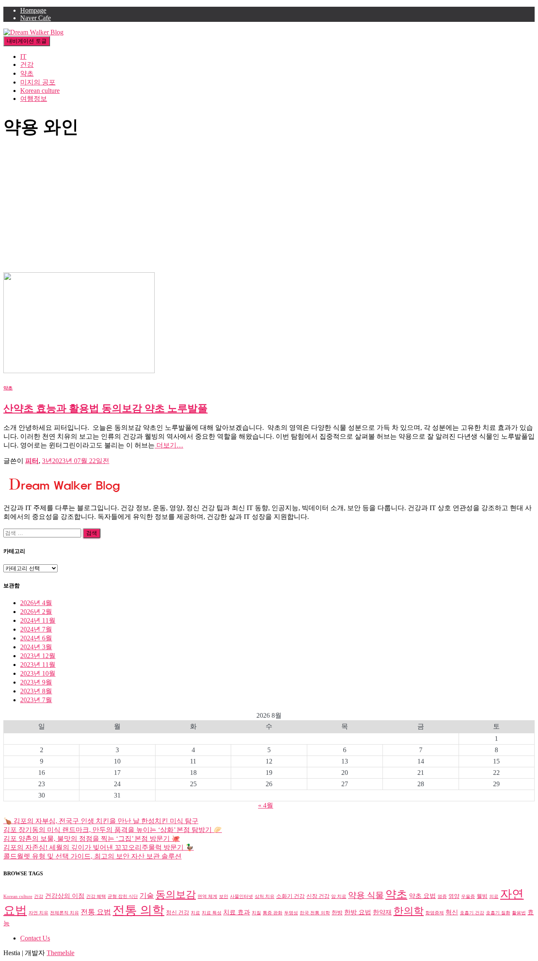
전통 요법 (96, 912)
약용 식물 (366, 895)
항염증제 (434, 913)
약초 (27, 73)
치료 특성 (212, 913)
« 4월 (265, 805)
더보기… (169, 445)
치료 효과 (236, 912)
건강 (27, 64)
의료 (493, 896)
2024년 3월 (36, 646)
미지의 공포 (37, 82)
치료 (195, 913)
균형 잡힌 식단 (123, 896)
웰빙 (482, 896)
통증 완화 (272, 913)
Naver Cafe (35, 17)
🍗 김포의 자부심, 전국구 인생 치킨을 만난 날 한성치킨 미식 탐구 (100, 820)
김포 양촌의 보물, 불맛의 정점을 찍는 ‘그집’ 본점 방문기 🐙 (91, 838)
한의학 (408, 911)
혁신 (452, 912)
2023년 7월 (36, 699)
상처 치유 (264, 896)
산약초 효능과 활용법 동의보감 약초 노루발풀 (105, 408)
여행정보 (33, 98)
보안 (223, 896)
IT (23, 56)
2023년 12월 (37, 655)
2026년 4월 (36, 602)
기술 (147, 896)
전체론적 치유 (64, 913)
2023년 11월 (37, 664)
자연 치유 (38, 913)
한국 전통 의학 (315, 913)
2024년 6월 (36, 638)
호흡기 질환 (498, 913)
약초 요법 (422, 895)
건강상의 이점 (64, 895)
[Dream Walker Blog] (33, 32)
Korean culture (40, 90)
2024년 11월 (37, 620)
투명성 (291, 913)
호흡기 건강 (472, 913)
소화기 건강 (290, 896)
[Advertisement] (269, 209)
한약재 (382, 912)
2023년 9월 (36, 682)
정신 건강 (177, 912)
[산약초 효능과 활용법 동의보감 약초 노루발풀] (79, 370)
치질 (256, 913)
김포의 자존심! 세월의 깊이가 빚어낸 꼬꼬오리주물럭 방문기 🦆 (98, 847)
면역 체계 (207, 896)
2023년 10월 (37, 673)
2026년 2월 (36, 611)
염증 (442, 896)
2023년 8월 (36, 691)
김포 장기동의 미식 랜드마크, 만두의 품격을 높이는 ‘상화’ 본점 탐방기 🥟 (112, 829)
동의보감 (176, 894)
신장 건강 (318, 896)
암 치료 (338, 896)
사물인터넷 (241, 896)
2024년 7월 (36, 629)
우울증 (468, 896)
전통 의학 (138, 910)
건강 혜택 (96, 896)
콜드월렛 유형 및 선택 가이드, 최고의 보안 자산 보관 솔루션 (92, 856)
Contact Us (35, 938)
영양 (453, 896)
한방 (337, 912)
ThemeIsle (60, 952)
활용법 (519, 913)
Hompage (33, 10)
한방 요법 (357, 912)
